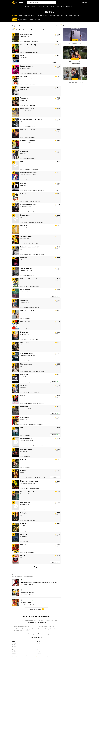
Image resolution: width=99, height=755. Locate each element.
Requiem (24, 513)
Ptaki (22, 55)
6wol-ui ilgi (25, 343)
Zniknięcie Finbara (27, 353)
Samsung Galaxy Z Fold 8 (75, 43)
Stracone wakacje (27, 449)
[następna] (39, 567)
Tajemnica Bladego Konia (29, 491)
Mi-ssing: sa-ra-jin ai (28, 311)
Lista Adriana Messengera (29, 172)
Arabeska (25, 225)
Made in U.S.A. (26, 321)
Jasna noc (25, 534)
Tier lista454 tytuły (28, 594)
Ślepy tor (24, 162)
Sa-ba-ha (24, 428)
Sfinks (24, 523)
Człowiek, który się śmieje (28, 45)
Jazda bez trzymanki (27, 66)
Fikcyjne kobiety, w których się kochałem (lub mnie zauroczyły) (39, 582)
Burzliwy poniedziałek (28, 130)
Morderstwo (25, 374)
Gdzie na (54, 40)
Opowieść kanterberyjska (29, 204)
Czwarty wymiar (27, 438)
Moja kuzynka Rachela (27, 108)
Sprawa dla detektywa (28, 140)
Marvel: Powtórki (26, 602)
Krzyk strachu (25, 87)
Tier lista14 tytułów (28, 584)
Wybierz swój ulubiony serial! (75, 82)
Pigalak (24, 470)
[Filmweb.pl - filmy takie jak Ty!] (17, 2)
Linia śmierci (25, 545)
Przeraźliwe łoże (27, 364)
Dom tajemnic (26, 502)
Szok (23, 396)
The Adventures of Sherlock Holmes (31, 119)
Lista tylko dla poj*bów (27, 592)
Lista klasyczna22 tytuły (27, 604)
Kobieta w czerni (27, 268)
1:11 (23, 555)
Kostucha (25, 406)
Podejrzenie (24, 98)
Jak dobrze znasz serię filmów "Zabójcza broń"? (75, 62)
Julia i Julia (25, 332)
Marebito (25, 460)
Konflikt (24, 194)
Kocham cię (25, 417)
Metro (24, 183)
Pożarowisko (26, 215)
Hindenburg (25, 300)
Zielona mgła (26, 289)
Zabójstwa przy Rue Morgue (30, 481)
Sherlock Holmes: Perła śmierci (31, 279)
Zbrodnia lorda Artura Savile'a (30, 247)
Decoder (24, 257)
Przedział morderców (27, 77)
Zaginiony (25, 151)
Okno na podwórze (26, 34)
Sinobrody (25, 385)
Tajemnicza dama (27, 236)
